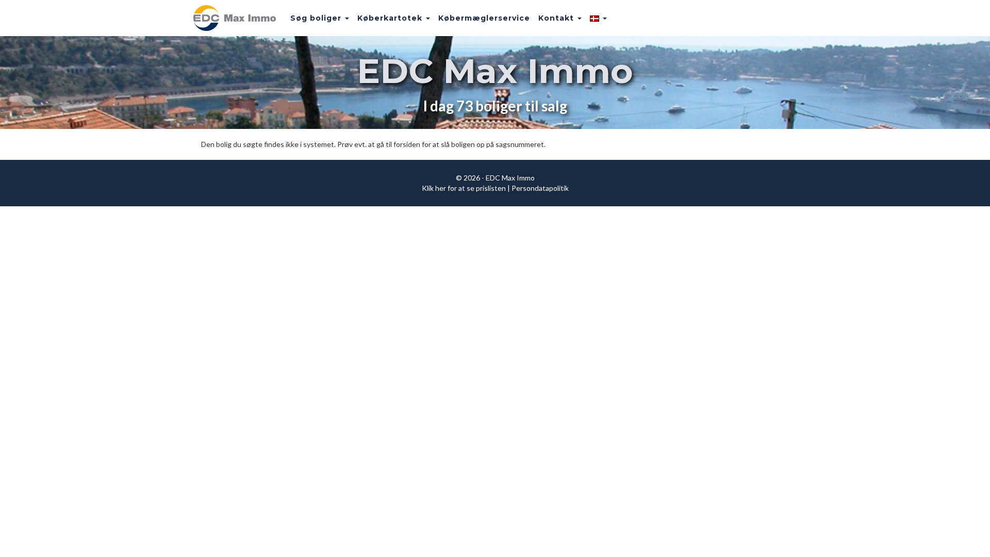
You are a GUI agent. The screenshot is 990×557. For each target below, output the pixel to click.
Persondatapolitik (540, 188)
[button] (598, 18)
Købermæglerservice (484, 18)
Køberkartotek (391, 18)
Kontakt (557, 18)
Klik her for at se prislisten (464, 188)
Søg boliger (317, 18)
